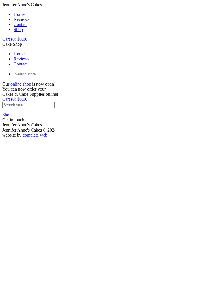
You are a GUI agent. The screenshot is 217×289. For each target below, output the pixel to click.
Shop (18, 29)
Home (19, 14)
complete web (35, 135)
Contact (20, 24)
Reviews (21, 19)
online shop (20, 84)
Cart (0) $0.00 (14, 39)
